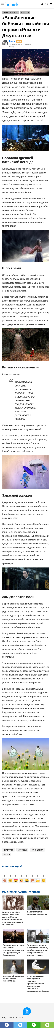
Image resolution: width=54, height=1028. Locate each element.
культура (8, 849)
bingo (12, 41)
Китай (7, 854)
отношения (37, 849)
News (5, 12)
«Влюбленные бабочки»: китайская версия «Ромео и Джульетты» (25, 26)
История (14, 12)
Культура (25, 12)
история (22, 849)
